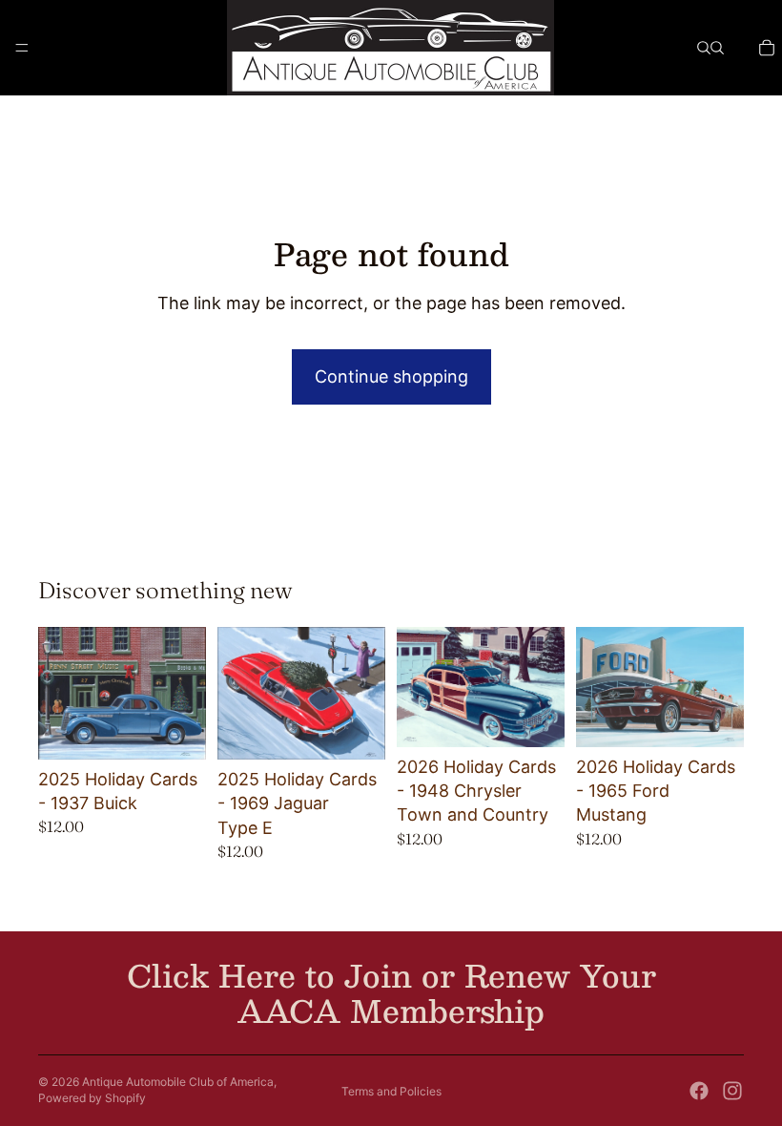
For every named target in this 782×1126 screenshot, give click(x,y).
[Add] (176, 730)
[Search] (704, 48)
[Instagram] (732, 1090)
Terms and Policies (391, 1091)
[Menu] (22, 48)
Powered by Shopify (92, 1098)
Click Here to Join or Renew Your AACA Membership (391, 992)
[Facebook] (699, 1090)
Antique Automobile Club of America (178, 1081)
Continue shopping (391, 376)
